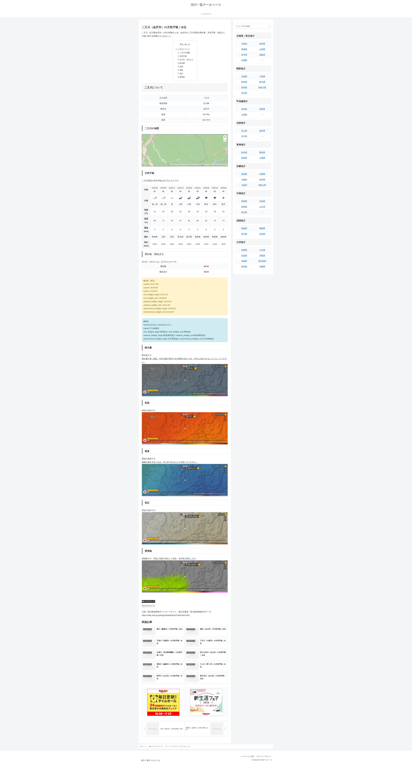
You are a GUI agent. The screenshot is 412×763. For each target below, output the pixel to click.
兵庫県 (262, 174)
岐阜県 (244, 152)
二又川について (184, 49)
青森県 (244, 49)
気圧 (181, 73)
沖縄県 (262, 266)
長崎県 (244, 261)
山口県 (262, 207)
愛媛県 (262, 228)
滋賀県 (244, 174)
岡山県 (244, 212)
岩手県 (244, 55)
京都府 (244, 180)
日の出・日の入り (186, 60)
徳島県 (244, 228)
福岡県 (244, 250)
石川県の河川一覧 (149, 601)
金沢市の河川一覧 (149, 606)
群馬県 (244, 87)
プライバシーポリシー (263, 756)
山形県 (262, 49)
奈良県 (262, 180)
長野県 (262, 109)
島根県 (244, 207)
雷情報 (182, 77)
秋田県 (262, 44)
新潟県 (244, 109)
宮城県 (244, 60)
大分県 (262, 250)
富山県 (244, 131)
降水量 (182, 63)
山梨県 (244, 115)
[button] (269, 26)
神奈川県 (262, 87)
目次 (182, 44)
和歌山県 (262, 185)
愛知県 (262, 152)
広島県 (262, 201)
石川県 (244, 136)
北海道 (244, 44)
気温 (181, 67)
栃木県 (244, 82)
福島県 (262, 55)
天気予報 (183, 56)
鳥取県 (244, 201)
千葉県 (262, 76)
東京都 (262, 82)
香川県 (244, 234)
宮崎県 (262, 256)
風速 (181, 70)
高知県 (262, 234)
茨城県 (244, 76)
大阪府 (244, 185)
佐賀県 (244, 256)
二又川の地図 (185, 53)
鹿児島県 (262, 261)
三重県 (262, 158)
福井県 (262, 131)
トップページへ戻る (247, 756)
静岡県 (244, 158)
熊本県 (244, 266)
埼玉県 (244, 93)
